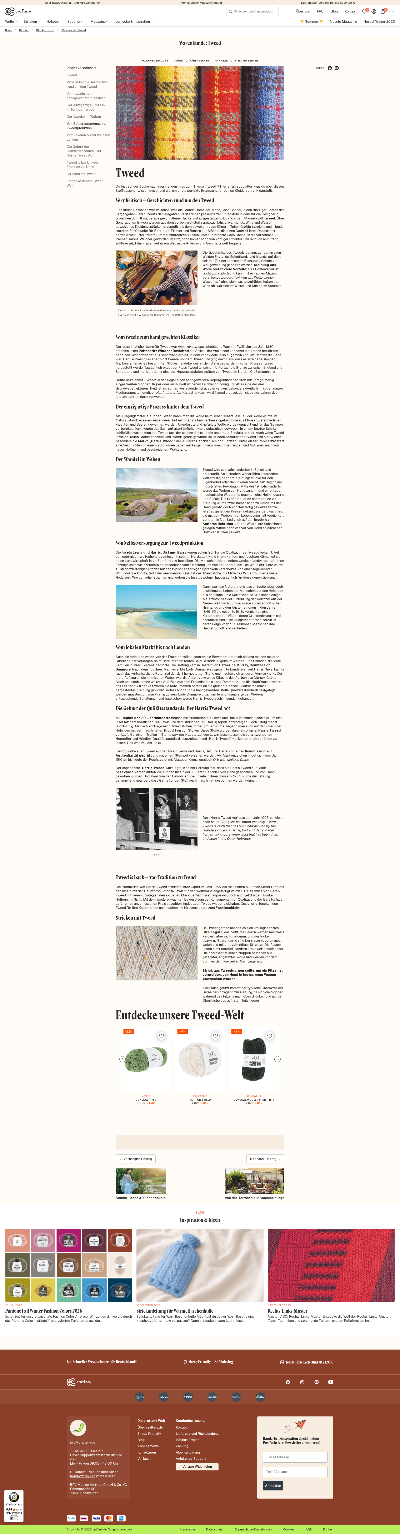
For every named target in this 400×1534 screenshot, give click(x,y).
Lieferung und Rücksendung (197, 1434)
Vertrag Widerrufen (197, 1466)
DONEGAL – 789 (146, 1100)
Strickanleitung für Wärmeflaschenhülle (174, 1311)
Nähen (178, 60)
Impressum (187, 1529)
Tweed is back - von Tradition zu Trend (82, 164)
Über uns (303, 11)
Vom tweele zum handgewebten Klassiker (86, 95)
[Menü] (21, 1492)
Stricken (24, 30)
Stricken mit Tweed (81, 174)
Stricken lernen (45, 30)
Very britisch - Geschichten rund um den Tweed (88, 84)
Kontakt (351, 11)
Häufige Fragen (187, 1440)
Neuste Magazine (343, 21)
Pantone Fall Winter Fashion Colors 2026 (43, 1311)
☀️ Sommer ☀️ (311, 21)
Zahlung (182, 1446)
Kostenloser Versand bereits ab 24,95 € (328, 3)
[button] (122, 1059)
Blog (334, 11)
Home (8, 30)
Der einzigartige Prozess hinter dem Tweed (86, 107)
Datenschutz (215, 1529)
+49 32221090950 (88, 1451)
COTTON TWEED (200, 1100)
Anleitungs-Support (191, 1459)
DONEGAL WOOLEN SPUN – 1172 (254, 1100)
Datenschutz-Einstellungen (253, 1529)
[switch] (14, 1517)
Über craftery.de (150, 1427)
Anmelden (273, 1486)
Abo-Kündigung (188, 1452)
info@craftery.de (82, 1442)
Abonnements (148, 1446)
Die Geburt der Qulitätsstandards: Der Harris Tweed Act (84, 151)
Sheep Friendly (149, 1434)
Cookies (288, 1529)
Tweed (72, 75)
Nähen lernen (199, 60)
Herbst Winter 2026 (379, 21)
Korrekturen (147, 1452)
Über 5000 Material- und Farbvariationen (73, 3)
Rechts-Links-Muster (288, 1311)
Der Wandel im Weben (84, 116)
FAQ (320, 11)
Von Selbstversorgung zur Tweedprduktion (87, 126)
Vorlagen (144, 1459)
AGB (309, 1529)
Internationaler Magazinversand (201, 3)
